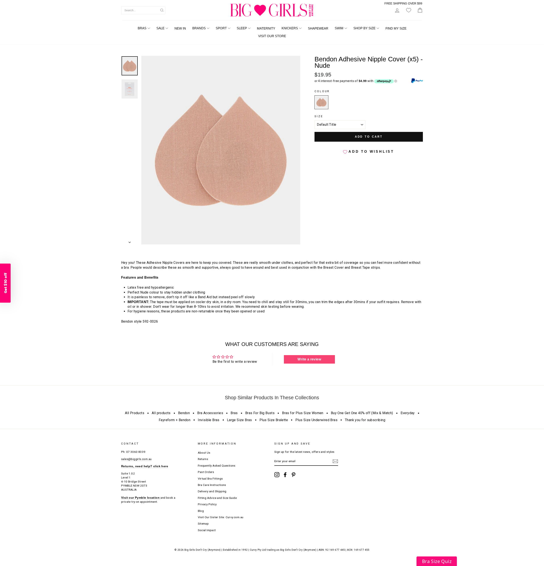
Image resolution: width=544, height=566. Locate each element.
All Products (134, 413)
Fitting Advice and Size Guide (217, 498)
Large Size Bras (239, 420)
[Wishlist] (409, 10)
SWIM (339, 28)
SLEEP (242, 28)
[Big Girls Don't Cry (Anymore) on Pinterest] (293, 474)
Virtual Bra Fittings (210, 478)
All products (161, 413)
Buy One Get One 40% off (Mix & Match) (362, 413)
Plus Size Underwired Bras (316, 420)
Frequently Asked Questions (216, 465)
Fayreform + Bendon (174, 420)
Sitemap (203, 523)
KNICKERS (290, 28)
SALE (160, 28)
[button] (436, 561)
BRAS (142, 28)
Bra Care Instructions (212, 485)
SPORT (221, 28)
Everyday (408, 413)
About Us (204, 452)
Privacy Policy (207, 504)
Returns (203, 459)
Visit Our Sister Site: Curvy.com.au (221, 517)
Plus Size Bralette (273, 420)
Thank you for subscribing (365, 420)
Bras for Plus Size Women (302, 413)
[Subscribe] (335, 461)
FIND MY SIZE (396, 28)
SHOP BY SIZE (364, 28)
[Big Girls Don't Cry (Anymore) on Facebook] (285, 474)
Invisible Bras (209, 420)
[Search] (162, 10)
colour (322, 91)
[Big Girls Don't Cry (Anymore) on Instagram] (276, 474)
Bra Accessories (210, 413)
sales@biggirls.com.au (136, 459)
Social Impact (207, 530)
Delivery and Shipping (212, 491)
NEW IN (180, 28)
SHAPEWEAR (318, 28)
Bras (234, 413)
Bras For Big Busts (260, 413)
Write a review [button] (309, 359)
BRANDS (199, 28)
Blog (201, 510)
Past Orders (206, 472)
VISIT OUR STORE (272, 36)
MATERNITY (266, 28)
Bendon (184, 413)
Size (318, 116)
